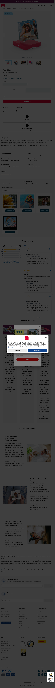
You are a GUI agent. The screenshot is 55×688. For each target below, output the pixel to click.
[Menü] (53, 673)
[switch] (50, 681)
